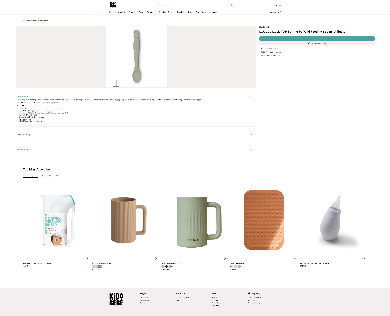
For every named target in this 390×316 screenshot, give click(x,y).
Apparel (214, 12)
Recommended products (30, 176)
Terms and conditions (183, 297)
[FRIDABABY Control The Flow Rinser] (56, 220)
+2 (103, 266)
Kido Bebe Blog (145, 300)
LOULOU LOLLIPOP (272, 49)
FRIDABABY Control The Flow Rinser (37, 263)
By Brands (215, 297)
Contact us (143, 303)
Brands (132, 12)
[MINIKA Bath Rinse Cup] (195, 220)
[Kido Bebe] (114, 5)
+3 (172, 266)
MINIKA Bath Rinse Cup (170, 263)
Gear (141, 12)
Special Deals (216, 303)
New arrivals (120, 12)
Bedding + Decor (166, 12)
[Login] (275, 5)
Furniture (151, 12)
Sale (111, 12)
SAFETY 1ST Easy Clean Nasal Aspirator (315, 263)
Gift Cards (215, 300)
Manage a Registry (254, 303)
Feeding (181, 12)
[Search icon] (231, 5)
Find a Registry (252, 300)
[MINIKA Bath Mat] (264, 220)
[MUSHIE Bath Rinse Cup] (125, 220)
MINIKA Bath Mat (237, 263)
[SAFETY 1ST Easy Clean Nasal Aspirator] (333, 220)
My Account (144, 297)
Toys (190, 12)
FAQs (177, 300)
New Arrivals (216, 306)
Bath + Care (201, 12)
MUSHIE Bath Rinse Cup (101, 263)
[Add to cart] (87, 258)
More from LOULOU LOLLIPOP (51, 176)
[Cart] (279, 5)
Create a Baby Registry (255, 297)
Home (23, 20)
